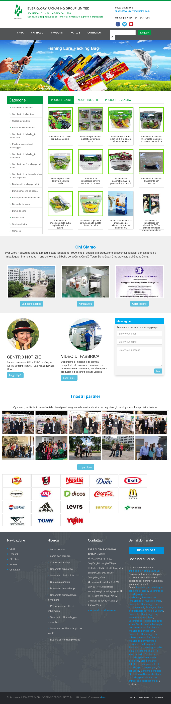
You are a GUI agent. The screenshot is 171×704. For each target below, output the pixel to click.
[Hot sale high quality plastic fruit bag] (120, 119)
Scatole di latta (19, 224)
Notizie (75, 32)
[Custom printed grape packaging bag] (90, 161)
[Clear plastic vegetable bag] (151, 161)
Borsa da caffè (19, 210)
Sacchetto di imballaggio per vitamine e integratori (144, 641)
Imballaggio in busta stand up (144, 570)
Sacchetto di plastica (22, 107)
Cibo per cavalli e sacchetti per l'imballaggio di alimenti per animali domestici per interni (145, 677)
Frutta (149, 607)
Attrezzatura (85, 303)
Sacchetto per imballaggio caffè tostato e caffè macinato (145, 649)
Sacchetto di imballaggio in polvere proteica (143, 635)
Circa (132, 697)
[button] (13, 65)
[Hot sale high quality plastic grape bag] (120, 161)
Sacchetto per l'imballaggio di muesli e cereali (145, 599)
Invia (158, 371)
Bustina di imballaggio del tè (25, 184)
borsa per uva (57, 549)
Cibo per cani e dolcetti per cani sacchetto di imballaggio (144, 664)
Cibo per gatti (149, 667)
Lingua (143, 32)
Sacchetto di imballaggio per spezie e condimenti (146, 594)
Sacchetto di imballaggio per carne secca (145, 625)
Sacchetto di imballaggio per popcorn (144, 629)
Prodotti (57, 32)
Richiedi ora (146, 550)
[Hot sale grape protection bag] (60, 161)
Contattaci (95, 32)
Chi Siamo (37, 32)
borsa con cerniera (60, 556)
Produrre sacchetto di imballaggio (21, 145)
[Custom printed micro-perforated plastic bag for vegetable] (151, 119)
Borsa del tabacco (21, 204)
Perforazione (18, 217)
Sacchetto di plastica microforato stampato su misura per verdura (151, 139)
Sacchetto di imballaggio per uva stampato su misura (90, 181)
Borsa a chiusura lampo (23, 127)
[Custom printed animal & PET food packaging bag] (151, 203)
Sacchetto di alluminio (23, 114)
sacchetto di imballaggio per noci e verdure (146, 609)
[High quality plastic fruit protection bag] (60, 203)
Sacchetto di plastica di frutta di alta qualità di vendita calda (90, 223)
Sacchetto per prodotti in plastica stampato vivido (90, 139)
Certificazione (139, 303)
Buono (104, 697)
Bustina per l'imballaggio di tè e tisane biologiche (142, 657)
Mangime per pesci (151, 670)
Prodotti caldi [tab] (61, 100)
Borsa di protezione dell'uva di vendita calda (60, 181)
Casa (20, 32)
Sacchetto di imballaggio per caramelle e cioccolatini (143, 615)
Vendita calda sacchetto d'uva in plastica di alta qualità (120, 181)
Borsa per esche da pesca (25, 190)
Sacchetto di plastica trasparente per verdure (151, 181)
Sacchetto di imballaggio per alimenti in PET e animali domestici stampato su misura (151, 225)
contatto (157, 697)
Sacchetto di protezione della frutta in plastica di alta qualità (60, 224)
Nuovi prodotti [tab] (88, 100)
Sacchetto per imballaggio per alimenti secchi (146, 589)
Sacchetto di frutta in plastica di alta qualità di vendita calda (120, 139)
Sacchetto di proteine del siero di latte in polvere (26, 175)
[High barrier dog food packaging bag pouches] (120, 203)
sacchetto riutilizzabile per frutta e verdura (60, 137)
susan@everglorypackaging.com (132, 10)
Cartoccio (16, 230)
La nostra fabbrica (31, 303)
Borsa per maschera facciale (26, 197)
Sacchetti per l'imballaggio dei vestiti (25, 165)
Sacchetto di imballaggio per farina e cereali (143, 605)
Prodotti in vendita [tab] (118, 100)
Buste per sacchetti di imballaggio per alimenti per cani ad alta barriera (121, 224)
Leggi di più (15, 375)
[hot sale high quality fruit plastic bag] (90, 203)
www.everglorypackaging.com (102, 610)
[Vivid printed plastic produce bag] (90, 119)
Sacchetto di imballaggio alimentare (23, 135)
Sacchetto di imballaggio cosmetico (23, 155)
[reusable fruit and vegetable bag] (60, 119)
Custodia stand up (21, 120)
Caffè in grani (148, 644)
